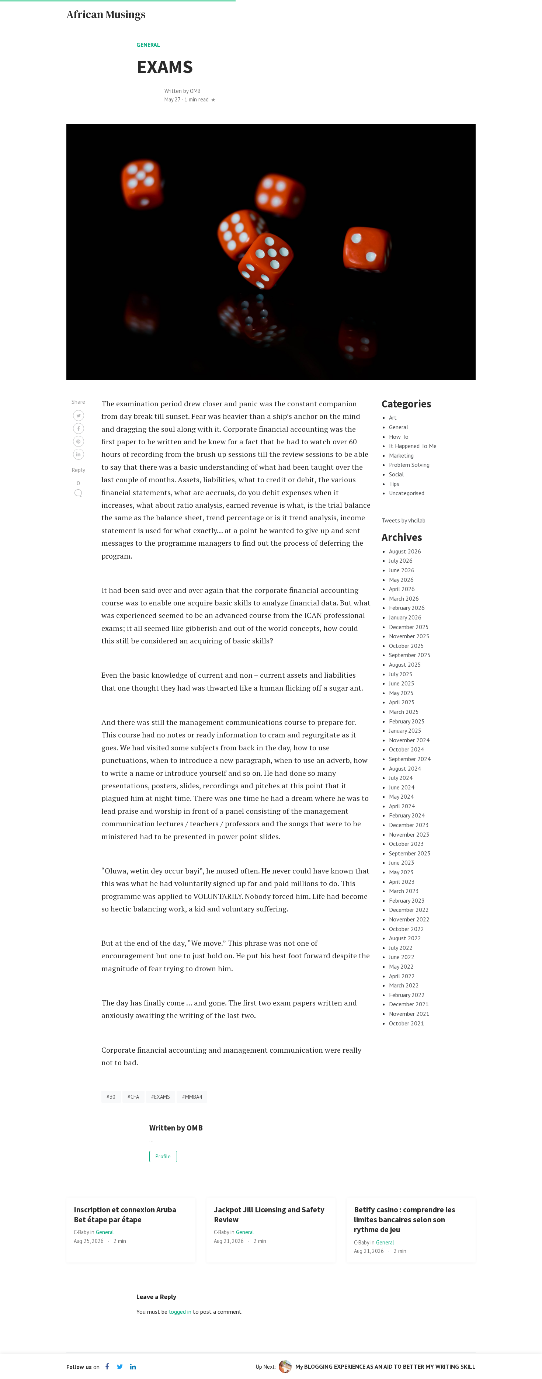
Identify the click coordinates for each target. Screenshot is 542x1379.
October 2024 (406, 749)
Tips (394, 483)
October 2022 (406, 928)
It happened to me (413, 445)
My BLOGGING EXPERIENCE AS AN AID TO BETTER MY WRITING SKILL (385, 1366)
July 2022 (401, 947)
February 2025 (407, 721)
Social (396, 474)
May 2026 (401, 579)
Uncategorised (406, 493)
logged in (180, 1311)
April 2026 (402, 589)
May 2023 (401, 872)
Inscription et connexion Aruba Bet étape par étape (125, 1215)
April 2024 (402, 806)
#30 (111, 1096)
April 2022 (402, 976)
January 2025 (405, 730)
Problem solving (409, 464)
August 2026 (405, 551)
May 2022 (401, 966)
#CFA (133, 1096)
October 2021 (406, 1023)
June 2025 (401, 683)
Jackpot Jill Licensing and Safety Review (269, 1215)
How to (399, 436)
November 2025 (409, 636)
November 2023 (409, 834)
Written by (182, 90)
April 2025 (402, 702)
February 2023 (407, 900)
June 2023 (401, 862)
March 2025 (404, 711)
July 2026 (401, 560)
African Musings (106, 14)
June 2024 (401, 787)
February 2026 (407, 607)
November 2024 (409, 740)
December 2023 (409, 825)
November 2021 (409, 1013)
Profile (163, 1156)
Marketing (401, 455)
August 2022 (405, 938)
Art (393, 417)
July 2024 (401, 777)
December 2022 (409, 909)
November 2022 (409, 919)
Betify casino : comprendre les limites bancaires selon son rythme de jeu (404, 1219)
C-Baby (82, 1232)
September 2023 (410, 853)
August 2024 (405, 768)
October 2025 (406, 645)
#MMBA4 (192, 1096)
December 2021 (409, 1004)
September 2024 (410, 759)
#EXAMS (160, 1096)
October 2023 (406, 843)
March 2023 (404, 891)
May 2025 (401, 693)
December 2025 (409, 627)
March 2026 (404, 598)
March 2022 (404, 985)
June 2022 (401, 957)
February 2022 (407, 994)
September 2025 (410, 655)
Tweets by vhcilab (403, 520)
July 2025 (401, 674)
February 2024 (407, 815)
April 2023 (402, 881)
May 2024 (401, 796)
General (148, 44)
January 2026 (405, 617)
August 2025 (405, 664)
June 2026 (401, 570)
